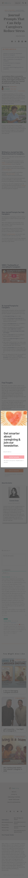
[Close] (25, 412)
